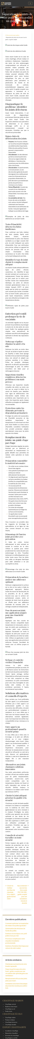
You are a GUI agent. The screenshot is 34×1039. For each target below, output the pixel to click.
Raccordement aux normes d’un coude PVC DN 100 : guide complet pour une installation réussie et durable (22, 894)
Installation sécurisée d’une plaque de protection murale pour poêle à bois (16, 986)
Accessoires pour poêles (13, 35)
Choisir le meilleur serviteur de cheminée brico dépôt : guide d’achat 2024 (11, 892)
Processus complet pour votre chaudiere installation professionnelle (15, 941)
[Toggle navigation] (30, 3)
